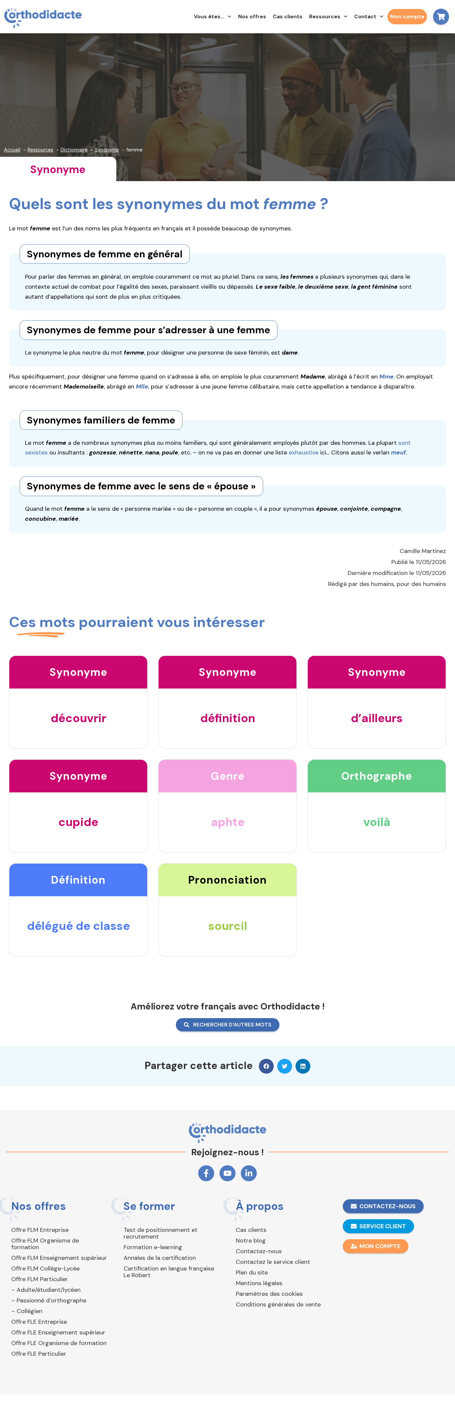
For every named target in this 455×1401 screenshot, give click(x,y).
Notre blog (251, 1241)
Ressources (324, 16)
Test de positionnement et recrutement (161, 1233)
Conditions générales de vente (278, 1304)
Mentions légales (259, 1283)
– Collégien (26, 1311)
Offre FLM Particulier (39, 1279)
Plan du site (252, 1272)
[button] (266, 1066)
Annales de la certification (160, 1258)
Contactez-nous (259, 1251)
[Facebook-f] (206, 1173)
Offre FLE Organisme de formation (59, 1343)
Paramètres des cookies (269, 1294)
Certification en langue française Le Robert (169, 1271)
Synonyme (57, 169)
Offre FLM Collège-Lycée (45, 1268)
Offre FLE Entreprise (39, 1322)
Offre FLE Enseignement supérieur (58, 1332)
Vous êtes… (209, 16)
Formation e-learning (153, 1247)
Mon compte (407, 16)
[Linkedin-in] (249, 1173)
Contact (365, 16)
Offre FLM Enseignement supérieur (59, 1258)
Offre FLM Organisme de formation (45, 1244)
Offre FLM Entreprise (40, 1230)
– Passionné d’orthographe (48, 1300)
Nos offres (252, 16)
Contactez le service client (273, 1262)
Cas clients (287, 16)
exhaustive (303, 452)
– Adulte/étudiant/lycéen (46, 1290)
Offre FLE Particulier (38, 1354)
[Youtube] (227, 1173)
